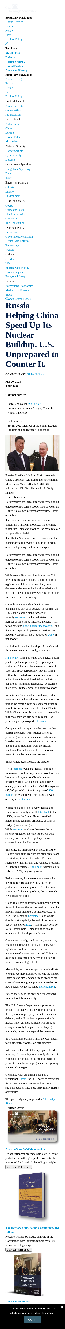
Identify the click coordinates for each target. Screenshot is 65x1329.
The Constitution (15, 222)
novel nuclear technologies (38, 625)
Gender (9, 259)
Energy (9, 191)
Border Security (15, 61)
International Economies (19, 285)
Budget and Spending (17, 169)
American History (16, 70)
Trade (8, 294)
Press (8, 34)
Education (11, 232)
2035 (51, 634)
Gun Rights (12, 218)
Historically (11, 657)
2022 (28, 924)
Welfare (9, 249)
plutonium (41, 721)
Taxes (8, 177)
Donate (27, 298)
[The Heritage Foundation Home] (21, 13)
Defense (10, 57)
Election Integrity (15, 214)
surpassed (20, 617)
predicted (33, 915)
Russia (22, 1078)
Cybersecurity (13, 155)
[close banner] (62, 1307)
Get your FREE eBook (18, 1167)
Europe (9, 132)
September (24, 799)
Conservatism (13, 110)
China (8, 128)
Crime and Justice (15, 209)
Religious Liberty (15, 276)
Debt (8, 173)
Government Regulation (19, 236)
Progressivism (13, 114)
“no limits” (36, 866)
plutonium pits (47, 986)
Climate (9, 187)
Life (7, 263)
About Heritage (14, 21)
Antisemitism (12, 124)
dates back (43, 812)
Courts (9, 205)
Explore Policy (13, 39)
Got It (32, 1319)
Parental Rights (14, 272)
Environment (12, 195)
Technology (12, 245)
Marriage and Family (17, 267)
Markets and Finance (17, 290)
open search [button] (15, 298)
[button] (6, 43)
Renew (9, 30)
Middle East (12, 53)
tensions (17, 829)
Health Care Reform (17, 240)
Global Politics (14, 66)
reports (18, 768)
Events (9, 26)
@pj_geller (34, 403)
